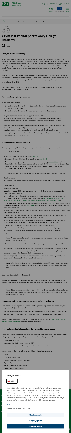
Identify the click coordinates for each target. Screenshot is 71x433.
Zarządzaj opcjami (35, 421)
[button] (12, 381)
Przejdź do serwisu (35, 426)
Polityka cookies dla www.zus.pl (17, 405)
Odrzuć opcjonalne (35, 415)
